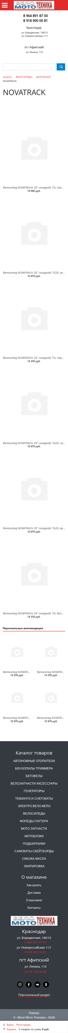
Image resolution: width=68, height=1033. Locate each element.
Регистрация (23, 1024)
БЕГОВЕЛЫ (34, 776)
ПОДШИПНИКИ (34, 843)
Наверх (34, 1013)
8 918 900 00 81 (35, 20)
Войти (10, 1024)
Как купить (34, 885)
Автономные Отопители (34, 761)
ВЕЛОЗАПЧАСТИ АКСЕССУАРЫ (34, 783)
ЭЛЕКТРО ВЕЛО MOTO (34, 806)
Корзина (11, 1029)
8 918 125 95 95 (35, 971)
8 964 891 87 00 (35, 15)
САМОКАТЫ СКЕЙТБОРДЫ (34, 851)
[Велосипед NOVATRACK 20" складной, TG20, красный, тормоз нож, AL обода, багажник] (34, 488)
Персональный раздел (34, 995)
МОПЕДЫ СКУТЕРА (34, 821)
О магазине (34, 900)
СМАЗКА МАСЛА (34, 858)
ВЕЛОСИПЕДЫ (34, 813)
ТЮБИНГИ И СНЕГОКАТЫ (34, 798)
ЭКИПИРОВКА (34, 866)
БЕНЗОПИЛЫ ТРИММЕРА (34, 768)
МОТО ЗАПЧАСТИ (34, 828)
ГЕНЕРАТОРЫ (34, 791)
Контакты (34, 907)
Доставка (34, 892)
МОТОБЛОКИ (34, 836)
